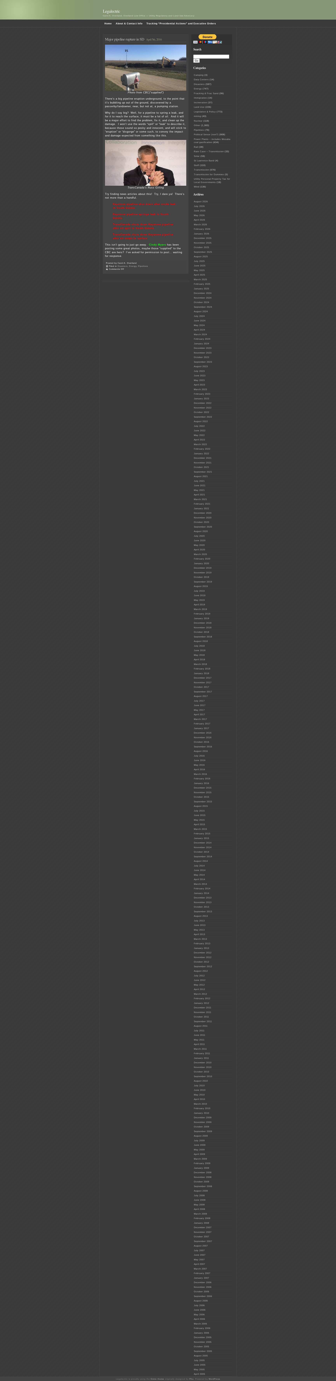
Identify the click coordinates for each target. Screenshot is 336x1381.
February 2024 (202, 339)
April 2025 (199, 275)
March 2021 (200, 499)
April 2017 (199, 714)
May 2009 (199, 1149)
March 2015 (200, 829)
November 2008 (203, 1177)
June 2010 (200, 1090)
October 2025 (201, 247)
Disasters (123, 266)
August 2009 (201, 1136)
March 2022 (200, 444)
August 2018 (201, 641)
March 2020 (200, 554)
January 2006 (201, 1333)
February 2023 (202, 394)
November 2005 (203, 1342)
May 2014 (199, 875)
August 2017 (201, 696)
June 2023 (200, 375)
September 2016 (203, 746)
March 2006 (200, 1324)
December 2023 (203, 348)
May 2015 (199, 820)
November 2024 (203, 298)
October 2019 (201, 577)
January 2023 (201, 398)
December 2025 (203, 238)
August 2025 (201, 256)
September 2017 (203, 691)
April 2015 (199, 824)
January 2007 (201, 1278)
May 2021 (199, 490)
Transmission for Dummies (209, 174)
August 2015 (201, 806)
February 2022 (202, 449)
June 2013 (200, 925)
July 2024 (199, 316)
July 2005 (199, 1360)
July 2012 (199, 975)
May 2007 (199, 1259)
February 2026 (202, 229)
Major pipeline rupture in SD (124, 39)
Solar (197, 156)
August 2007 (201, 1246)
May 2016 (199, 765)
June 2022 (200, 430)
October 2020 (201, 522)
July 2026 (199, 206)
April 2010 (199, 1099)
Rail (196, 147)
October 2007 (201, 1236)
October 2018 (201, 632)
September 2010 (203, 1076)
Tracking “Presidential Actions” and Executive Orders (181, 23)
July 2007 (199, 1250)
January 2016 (201, 783)
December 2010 (203, 1062)
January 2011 (201, 1058)
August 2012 (201, 971)
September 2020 (203, 527)
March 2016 (200, 774)
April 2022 (199, 440)
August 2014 (201, 861)
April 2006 (199, 1319)
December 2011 (202, 1007)
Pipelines (143, 266)
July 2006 (199, 1305)
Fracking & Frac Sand (206, 93)
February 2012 (202, 998)
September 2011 (203, 1021)
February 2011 (202, 1053)
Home (108, 23)
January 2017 (201, 728)
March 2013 (200, 939)
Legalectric (111, 11)
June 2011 (199, 1035)
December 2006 (203, 1282)
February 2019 (202, 614)
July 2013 (199, 920)
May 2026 (199, 215)
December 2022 (203, 403)
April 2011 (199, 1044)
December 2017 (203, 678)
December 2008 (203, 1172)
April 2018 (199, 659)
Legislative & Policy (205, 112)
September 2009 (203, 1131)
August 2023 (201, 366)
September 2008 (203, 1186)
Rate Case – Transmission (209, 151)
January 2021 (201, 508)
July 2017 (199, 701)
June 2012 (200, 980)
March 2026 (200, 224)
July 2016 (199, 756)
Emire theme (157, 1379)
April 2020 (199, 549)
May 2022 (199, 435)
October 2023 (201, 357)
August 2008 (201, 1191)
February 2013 (202, 943)
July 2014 (199, 866)
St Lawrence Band (204, 160)
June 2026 (200, 211)
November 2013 (203, 902)
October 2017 (201, 687)
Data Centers (201, 79)
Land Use (199, 107)
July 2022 (199, 426)
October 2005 (201, 1346)
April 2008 (199, 1209)
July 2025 (199, 261)
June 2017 (200, 705)
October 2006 (201, 1291)
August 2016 (201, 751)
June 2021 (200, 485)
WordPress (214, 1379)
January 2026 (201, 234)
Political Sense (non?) (206, 134)
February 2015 (202, 833)
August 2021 (201, 476)
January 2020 (201, 563)
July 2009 (199, 1140)
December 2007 (203, 1227)
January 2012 (201, 1003)
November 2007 (203, 1232)
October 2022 (201, 412)
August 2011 (201, 1026)
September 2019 (203, 582)
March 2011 (200, 1049)
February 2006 (202, 1328)
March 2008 (200, 1214)
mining (197, 116)
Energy (132, 266)
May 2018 (199, 655)
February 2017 (202, 723)
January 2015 (201, 838)
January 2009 (201, 1168)
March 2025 (200, 279)
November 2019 (203, 572)
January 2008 (201, 1223)
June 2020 (200, 540)
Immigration (200, 98)
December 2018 (203, 623)
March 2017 (200, 719)
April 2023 (199, 385)
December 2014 (203, 843)
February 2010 (202, 1108)
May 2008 (199, 1204)
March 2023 (200, 389)
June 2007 (200, 1255)
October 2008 (201, 1181)
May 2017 (199, 710)
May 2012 (199, 985)
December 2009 (203, 1117)
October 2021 (201, 467)
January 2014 (201, 893)
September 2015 (203, 801)
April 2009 (199, 1154)
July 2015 (199, 811)
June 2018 (200, 650)
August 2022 (201, 421)
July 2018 (199, 646)
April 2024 (199, 330)
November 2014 (203, 847)
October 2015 (201, 797)
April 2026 (199, 220)
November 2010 (203, 1067)
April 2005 (199, 1374)
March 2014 (200, 884)
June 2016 (200, 760)
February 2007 (202, 1273)
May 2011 (199, 1040)
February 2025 (202, 284)
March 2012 (200, 994)
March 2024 (200, 334)
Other (197, 125)
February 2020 (202, 559)
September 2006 (203, 1296)
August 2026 (201, 201)
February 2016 (202, 778)
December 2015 (203, 788)
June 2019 (200, 595)
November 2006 (203, 1287)
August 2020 (201, 531)
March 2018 (200, 664)
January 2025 (201, 288)
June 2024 (200, 320)
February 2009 (202, 1163)
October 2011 (201, 1017)
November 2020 (203, 517)
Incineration (200, 102)
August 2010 (201, 1081)
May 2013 (199, 930)
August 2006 (201, 1301)
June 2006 (200, 1310)
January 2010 (201, 1113)
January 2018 (201, 673)
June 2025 (200, 265)
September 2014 (203, 856)
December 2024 (203, 293)
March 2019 (200, 609)
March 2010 (200, 1104)
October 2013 (201, 907)
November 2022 (203, 408)
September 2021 (203, 472)
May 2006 (199, 1314)
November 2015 (203, 792)
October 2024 (201, 302)
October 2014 (201, 852)
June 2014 (200, 870)
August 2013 (201, 916)
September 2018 (203, 637)
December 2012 (203, 952)
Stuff (196, 165)
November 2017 (203, 682)
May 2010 (199, 1095)
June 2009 (200, 1145)
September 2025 (203, 252)
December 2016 (203, 733)
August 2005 (201, 1355)
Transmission (201, 170)
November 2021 (203, 463)
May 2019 (199, 600)
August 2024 (201, 311)
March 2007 (200, 1269)
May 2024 (199, 325)
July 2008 (199, 1195)
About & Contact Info (129, 23)
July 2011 (199, 1030)
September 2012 (203, 966)
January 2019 (201, 618)
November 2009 (203, 1122)
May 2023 (199, 380)
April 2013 (199, 934)
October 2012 (201, 962)
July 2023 (199, 371)
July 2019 (199, 591)
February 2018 (202, 669)
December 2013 (203, 898)
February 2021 (202, 504)
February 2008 (202, 1218)
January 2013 (201, 948)
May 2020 (199, 545)
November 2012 (203, 957)
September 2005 (203, 1351)
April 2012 (199, 989)
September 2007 (203, 1241)
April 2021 (199, 494)
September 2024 (203, 307)
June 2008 (200, 1200)
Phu (191, 1379)
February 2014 (202, 888)
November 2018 (203, 627)
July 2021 (199, 481)
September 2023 (203, 362)
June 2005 (200, 1365)
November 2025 (203, 243)
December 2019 (203, 568)
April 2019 (199, 604)
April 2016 (199, 769)
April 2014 (199, 879)
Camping (199, 75)
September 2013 (203, 911)
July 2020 (199, 536)
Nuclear (198, 121)
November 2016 (203, 737)
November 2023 (203, 353)
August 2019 (201, 586)
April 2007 (199, 1264)
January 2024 (201, 343)
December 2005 (203, 1337)
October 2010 (201, 1072)
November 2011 (202, 1012)
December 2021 (203, 458)
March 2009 (200, 1159)
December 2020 (203, 513)
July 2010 (199, 1085)
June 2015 (200, 815)
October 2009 (201, 1126)
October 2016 (201, 742)
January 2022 (201, 453)
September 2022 (203, 417)
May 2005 (199, 1369)
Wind (196, 187)
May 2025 (199, 270)
